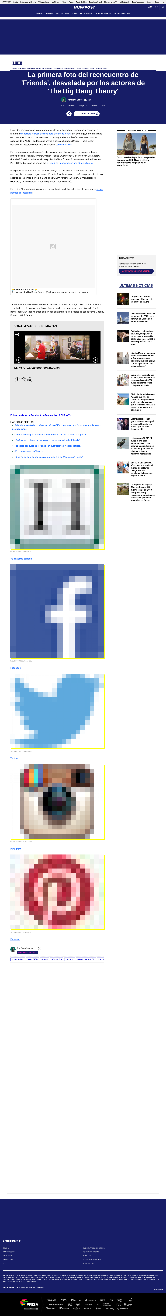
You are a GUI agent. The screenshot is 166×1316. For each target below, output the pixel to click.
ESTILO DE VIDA (69, 68)
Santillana (77, 1300)
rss (4, 1263)
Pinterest (15, 939)
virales (59, 14)
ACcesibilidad (88, 1263)
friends (69, 959)
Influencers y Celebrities (52, 68)
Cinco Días (88, 1304)
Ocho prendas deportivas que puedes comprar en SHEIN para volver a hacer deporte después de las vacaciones (136, 161)
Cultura (85, 68)
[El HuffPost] (84, 7)
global (49, 14)
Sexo (105, 68)
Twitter (14, 758)
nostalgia (56, 959)
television (32, 959)
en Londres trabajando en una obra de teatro (70, 163)
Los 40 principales (66, 1300)
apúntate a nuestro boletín (136, 271)
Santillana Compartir (91, 1300)
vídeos (74, 14)
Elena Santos (77, 100)
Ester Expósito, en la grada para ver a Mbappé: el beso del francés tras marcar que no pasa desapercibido (142, 424)
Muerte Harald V (110, 2)
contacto (7, 1256)
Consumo (31, 68)
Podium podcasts (77, 1308)
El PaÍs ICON (88, 1308)
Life (17, 63)
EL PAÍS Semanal (107, 1304)
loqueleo (111, 1308)
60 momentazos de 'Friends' (29, 451)
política (40, 14)
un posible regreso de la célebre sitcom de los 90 (45, 133)
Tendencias (17, 959)
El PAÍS (53, 1300)
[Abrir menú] (3, 7)
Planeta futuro (117, 1304)
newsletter (8, 1259)
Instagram (15, 848)
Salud (14, 68)
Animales (22, 68)
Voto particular (43, 2)
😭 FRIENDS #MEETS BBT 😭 (24, 290)
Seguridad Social (153, 2)
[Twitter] (89, 100)
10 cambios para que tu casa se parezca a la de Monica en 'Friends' (49, 457)
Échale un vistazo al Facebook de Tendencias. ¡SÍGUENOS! (40, 415)
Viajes (38, 68)
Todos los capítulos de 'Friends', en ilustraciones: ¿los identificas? (48, 445)
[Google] (85, 100)
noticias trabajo (104, 14)
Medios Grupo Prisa (30, 1308)
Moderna (64, 1308)
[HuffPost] (12, 1240)
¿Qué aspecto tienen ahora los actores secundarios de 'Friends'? (48, 440)
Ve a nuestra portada (21, 558)
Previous (18, 360)
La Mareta (56, 2)
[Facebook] (17, 379)
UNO (71, 1304)
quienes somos (9, 1252)
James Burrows (64, 144)
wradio (78, 1304)
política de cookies (91, 1252)
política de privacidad (92, 1259)
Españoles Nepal (95, 2)
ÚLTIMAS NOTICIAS (122, 14)
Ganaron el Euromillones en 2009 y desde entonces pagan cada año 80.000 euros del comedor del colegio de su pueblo (143, 380)
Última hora (149, 7)
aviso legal (87, 1256)
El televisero (86, 14)
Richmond (52, 1308)
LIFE (67, 14)
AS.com (111, 1300)
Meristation (123, 1308)
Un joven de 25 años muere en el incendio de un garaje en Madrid (142, 299)
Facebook (15, 667)
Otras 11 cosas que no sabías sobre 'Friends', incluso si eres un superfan (51, 434)
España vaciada (138, 2)
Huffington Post (57, 1304)
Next (95, 360)
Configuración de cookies (94, 1248)
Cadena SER (103, 1300)
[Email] (29, 379)
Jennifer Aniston (86, 959)
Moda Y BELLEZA (96, 68)
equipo (6, 1248)
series (45, 959)
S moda (99, 1308)
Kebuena (127, 1304)
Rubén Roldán (81, 2)
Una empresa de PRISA (30, 1302)
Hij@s (78, 68)
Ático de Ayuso (68, 2)
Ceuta (15, 2)
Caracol (129, 1300)
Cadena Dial (98, 1304)
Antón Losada (124, 2)
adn (119, 1300)
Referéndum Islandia (28, 2)
